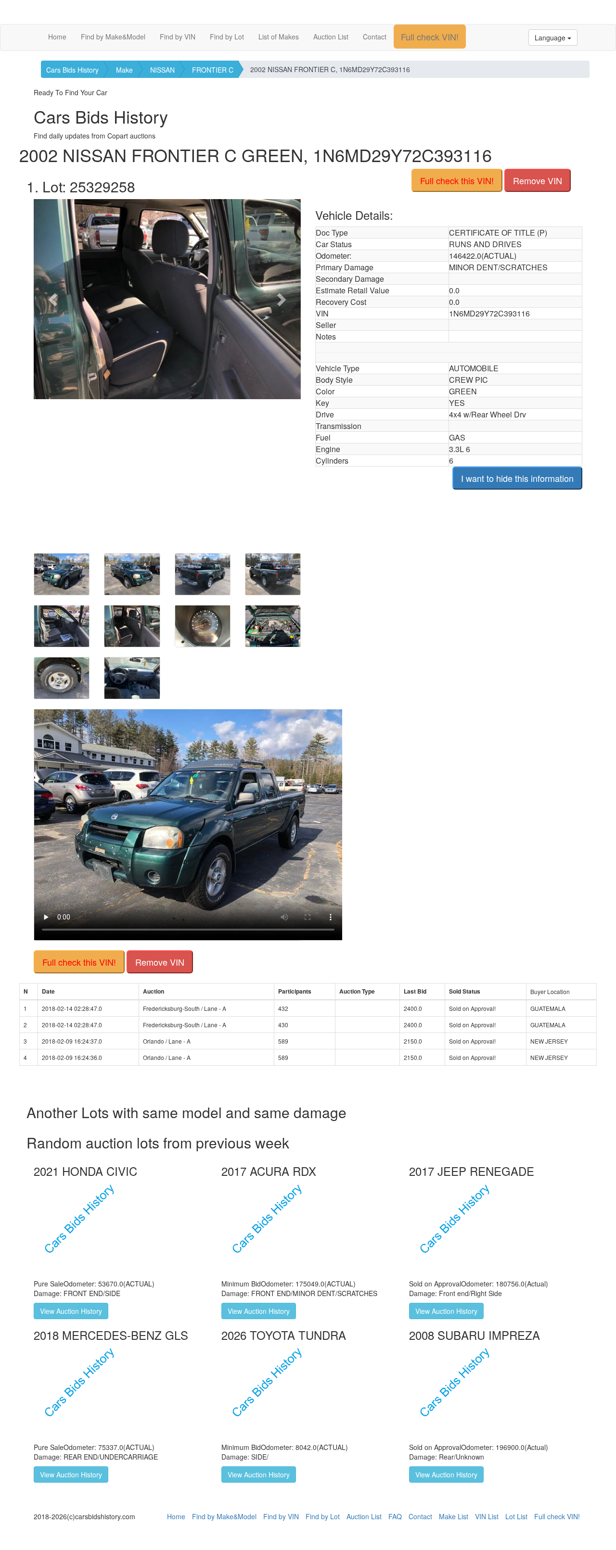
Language (551, 37)
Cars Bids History (72, 70)
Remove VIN (537, 180)
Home (57, 36)
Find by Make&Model (113, 36)
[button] (54, 299)
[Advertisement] (167, 471)
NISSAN (162, 70)
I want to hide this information (517, 478)
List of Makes (278, 36)
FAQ (395, 1516)
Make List (453, 1516)
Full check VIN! (430, 36)
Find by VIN (177, 36)
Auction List (330, 36)
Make (124, 70)
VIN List (487, 1516)
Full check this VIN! (457, 180)
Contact (374, 36)
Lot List (516, 1516)
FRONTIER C (212, 70)
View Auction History (71, 1311)
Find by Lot (227, 36)
